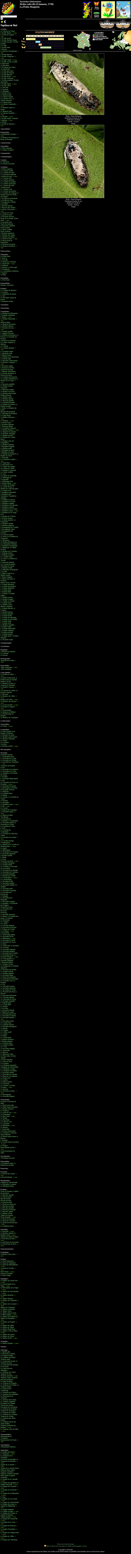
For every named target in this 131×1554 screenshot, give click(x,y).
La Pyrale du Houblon (8, 246)
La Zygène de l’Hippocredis (10, 1532)
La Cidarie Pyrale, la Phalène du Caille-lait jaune (9, 487)
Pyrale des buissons (7, 224)
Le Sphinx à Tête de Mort (9, 1331)
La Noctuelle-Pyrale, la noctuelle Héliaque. (8, 956)
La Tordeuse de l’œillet (8, 1412)
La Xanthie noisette (7, 971)
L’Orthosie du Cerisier (8, 929)
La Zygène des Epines (8, 1452)
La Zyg (3, 1497)
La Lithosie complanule (8, 104)
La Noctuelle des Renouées (9, 979)
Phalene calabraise (6, 606)
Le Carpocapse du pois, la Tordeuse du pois (9, 1362)
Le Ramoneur (5, 540)
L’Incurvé (4, 258)
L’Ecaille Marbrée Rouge (9, 40)
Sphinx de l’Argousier (8, 1307)
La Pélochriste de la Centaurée (7, 1397)
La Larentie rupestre (7, 535)
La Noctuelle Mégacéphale (9, 778)
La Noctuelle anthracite (8, 988)
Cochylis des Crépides (8, 1354)
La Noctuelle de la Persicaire (6, 910)
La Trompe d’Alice (7, 964)
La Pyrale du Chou (7, 200)
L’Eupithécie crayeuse (8, 500)
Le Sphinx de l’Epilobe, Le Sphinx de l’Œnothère (9, 1317)
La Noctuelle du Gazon (8, 942)
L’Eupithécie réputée (7, 507)
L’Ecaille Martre (6, 33)
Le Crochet (4, 808)
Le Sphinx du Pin (6, 1338)
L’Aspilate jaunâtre (7, 331)
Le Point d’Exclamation (8, 977)
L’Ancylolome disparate (8, 174)
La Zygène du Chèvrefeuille (10, 1502)
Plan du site (55, 1546)
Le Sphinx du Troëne (7, 1336)
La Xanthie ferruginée (8, 863)
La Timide (4, 1118)
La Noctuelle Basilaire (8, 874)
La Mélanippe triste (7, 481)
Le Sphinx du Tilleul (7, 1327)
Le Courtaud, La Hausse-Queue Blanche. (9, 1133)
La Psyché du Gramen (8, 1174)
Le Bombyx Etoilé (7, 746)
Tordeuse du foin (6, 1374)
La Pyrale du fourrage (8, 1219)
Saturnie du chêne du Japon (9, 1237)
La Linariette (5, 1063)
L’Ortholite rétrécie (7, 553)
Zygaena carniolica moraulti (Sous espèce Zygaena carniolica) (10, 1475)
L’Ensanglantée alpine (8, 529)
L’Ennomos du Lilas (7, 328)
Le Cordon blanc (6, 1037)
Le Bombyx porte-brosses (9, 737)
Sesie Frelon (5, 1272)
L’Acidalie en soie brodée (9, 619)
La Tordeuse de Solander (9, 1383)
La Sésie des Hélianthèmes (9, 1265)
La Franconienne (6, 710)
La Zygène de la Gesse (8, 1522)
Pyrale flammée (6, 1217)
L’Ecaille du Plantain (7, 73)
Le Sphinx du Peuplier (8, 1322)
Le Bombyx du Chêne (8, 696)
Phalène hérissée (6, 395)
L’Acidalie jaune (6, 590)
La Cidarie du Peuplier (8, 485)
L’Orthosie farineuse (7, 1039)
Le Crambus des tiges (7, 172)
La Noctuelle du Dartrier (8, 970)
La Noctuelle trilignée (8, 1096)
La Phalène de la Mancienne (10, 357)
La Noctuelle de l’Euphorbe (10, 762)
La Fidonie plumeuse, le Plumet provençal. (8, 374)
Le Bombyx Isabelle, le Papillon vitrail (8, 1234)
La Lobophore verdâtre (8, 459)
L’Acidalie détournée (7, 584)
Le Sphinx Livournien (8, 1309)
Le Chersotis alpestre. (7, 997)
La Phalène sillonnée (7, 445)
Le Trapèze (4, 1006)
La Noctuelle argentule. (8, 854)
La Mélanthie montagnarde (9, 570)
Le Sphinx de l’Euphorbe (9, 1300)
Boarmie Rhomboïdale (8, 412)
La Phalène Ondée (6, 568)
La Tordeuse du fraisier (8, 1357)
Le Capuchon (5, 1123)
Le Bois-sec (4, 1052)
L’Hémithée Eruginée (7, 446)
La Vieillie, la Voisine (7, 601)
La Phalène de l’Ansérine (9, 551)
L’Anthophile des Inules (8, 294)
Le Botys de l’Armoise (8, 1221)
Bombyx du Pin (6, 681)
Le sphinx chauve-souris (8, 1313)
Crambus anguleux (7, 169)
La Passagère (5, 802)
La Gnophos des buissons (9, 377)
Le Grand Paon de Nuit (8, 1244)
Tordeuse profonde (7, 1376)
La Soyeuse (4, 1089)
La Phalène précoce (7, 435)
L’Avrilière (4, 777)
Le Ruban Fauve (6, 422)
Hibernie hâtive (5, 322)
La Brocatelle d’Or (7, 465)
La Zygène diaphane (7, 1509)
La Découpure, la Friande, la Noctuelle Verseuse (9, 789)
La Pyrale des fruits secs (8, 1204)
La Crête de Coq (6, 1112)
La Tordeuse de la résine (8, 1400)
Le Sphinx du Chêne (7, 1325)
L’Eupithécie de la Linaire (9, 509)
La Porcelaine (5, 1120)
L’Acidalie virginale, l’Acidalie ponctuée (7, 631)
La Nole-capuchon (7, 1060)
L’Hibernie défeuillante (8, 371)
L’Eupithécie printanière (8, 492)
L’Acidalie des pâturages (8, 617)
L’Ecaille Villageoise (7, 56)
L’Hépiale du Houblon (8, 651)
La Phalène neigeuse (7, 525)
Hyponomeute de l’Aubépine (6, 1437)
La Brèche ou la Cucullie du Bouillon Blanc (10, 845)
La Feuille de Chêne (7, 674)
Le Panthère (5, 421)
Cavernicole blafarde (7, 562)
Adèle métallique (6, 669)
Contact (84, 1546)
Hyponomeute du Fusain (9, 1440)
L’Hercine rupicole (7, 206)
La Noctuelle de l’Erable (8, 760)
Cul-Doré (4, 744)
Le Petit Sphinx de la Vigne (9, 1288)
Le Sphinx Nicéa (6, 1311)
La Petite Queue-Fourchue (9, 1107)
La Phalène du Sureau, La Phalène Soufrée (9, 405)
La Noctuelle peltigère (8, 951)
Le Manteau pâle (6, 95)
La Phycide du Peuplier (8, 1210)
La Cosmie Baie (6, 1004)
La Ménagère (5, 91)
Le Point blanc (5, 920)
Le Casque (4, 1034)
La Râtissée (4, 265)
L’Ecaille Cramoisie (7, 78)
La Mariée (4, 795)
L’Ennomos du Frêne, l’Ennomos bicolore (8, 368)
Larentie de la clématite (8, 340)
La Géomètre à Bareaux (8, 428)
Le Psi (3, 767)
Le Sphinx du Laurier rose (9, 1280)
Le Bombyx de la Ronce (9, 701)
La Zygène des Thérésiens (9, 1540)
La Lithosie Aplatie (7, 97)
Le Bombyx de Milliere (8, 712)
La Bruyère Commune (8, 362)
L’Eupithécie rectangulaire (9, 546)
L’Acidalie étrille (6, 621)
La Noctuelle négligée (8, 1048)
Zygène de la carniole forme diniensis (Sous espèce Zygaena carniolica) (10, 1470)
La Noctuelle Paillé (7, 881)
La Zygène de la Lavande (9, 1499)
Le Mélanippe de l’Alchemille (6, 478)
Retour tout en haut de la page (65, 1544)
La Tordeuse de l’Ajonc (8, 1372)
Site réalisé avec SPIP (65, 1546)
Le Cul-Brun (5, 742)
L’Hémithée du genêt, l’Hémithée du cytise (8, 451)
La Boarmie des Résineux (9, 413)
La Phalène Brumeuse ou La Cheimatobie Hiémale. (9, 543)
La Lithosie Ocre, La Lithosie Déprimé (7, 99)
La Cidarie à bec (6, 490)
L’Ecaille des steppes (7, 35)
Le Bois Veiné (5, 1116)
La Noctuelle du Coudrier (9, 1074)
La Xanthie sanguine (7, 973)
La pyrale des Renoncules (9, 1222)
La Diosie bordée (6, 1197)
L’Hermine (4, 1140)
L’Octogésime (5, 269)
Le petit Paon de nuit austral (10, 1242)
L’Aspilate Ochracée (7, 333)
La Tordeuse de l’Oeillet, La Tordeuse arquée (10, 1386)
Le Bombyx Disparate (8, 739)
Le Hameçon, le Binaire (8, 262)
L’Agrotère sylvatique (8, 237)
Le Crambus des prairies (8, 191)
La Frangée (4, 1030)
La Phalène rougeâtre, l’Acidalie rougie (8, 626)
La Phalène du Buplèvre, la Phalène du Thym (9, 455)
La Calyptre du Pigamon (8, 290)
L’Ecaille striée (5, 47)
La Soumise (4, 89)
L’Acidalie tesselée (7, 634)
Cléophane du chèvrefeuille (9, 1067)
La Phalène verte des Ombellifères (7, 442)
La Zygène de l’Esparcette (9, 1519)
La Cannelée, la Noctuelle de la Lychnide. (9, 867)
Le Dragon (4, 1146)
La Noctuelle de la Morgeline (6, 899)
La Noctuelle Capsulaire (8, 890)
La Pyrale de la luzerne (8, 244)
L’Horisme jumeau (7, 518)
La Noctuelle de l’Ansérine (9, 872)
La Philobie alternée (7, 399)
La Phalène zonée (6, 397)
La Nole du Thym (6, 1061)
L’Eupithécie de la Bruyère (9, 505)
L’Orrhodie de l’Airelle (8, 876)
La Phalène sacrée (6, 604)
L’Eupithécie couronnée (8, 470)
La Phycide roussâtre (7, 1206)
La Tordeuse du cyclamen (9, 1414)
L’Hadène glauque (6, 1041)
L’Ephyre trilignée (6, 577)
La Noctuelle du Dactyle (8, 927)
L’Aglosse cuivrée (6, 1213)
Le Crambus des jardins (8, 182)
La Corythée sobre (6, 557)
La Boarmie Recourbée (8, 324)
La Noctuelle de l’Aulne (8, 758)
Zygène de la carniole (8, 1465)
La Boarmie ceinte (6, 353)
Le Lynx (3, 474)
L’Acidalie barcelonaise (8, 586)
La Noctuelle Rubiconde (8, 995)
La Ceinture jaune (6, 1043)
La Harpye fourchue (7, 1109)
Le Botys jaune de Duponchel (6, 241)
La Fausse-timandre (7, 614)
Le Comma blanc (6, 1023)
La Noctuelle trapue (7, 975)
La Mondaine (5, 65)
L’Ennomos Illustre (7, 426)
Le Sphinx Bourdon (7, 1295)
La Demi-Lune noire (7, 1105)
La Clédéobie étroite (7, 1226)
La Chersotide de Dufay (8, 999)
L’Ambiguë (4, 896)
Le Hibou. (4, 1036)
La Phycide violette (7, 1211)
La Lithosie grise (6, 102)
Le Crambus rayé (6, 178)
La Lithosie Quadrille (8, 113)
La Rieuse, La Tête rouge (9, 267)
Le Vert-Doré (5, 1083)
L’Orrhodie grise (6, 1003)
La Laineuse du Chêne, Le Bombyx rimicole (9, 691)
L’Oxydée (4, 571)
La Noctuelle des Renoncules (6, 893)
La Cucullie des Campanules (6, 831)
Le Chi (3, 984)
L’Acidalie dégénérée (7, 588)
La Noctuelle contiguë (8, 901)
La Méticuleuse (5, 850)
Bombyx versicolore (7, 285)
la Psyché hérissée (7, 1177)
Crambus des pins (6, 176)
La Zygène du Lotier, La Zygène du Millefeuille (8, 1505)
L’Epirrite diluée (6, 483)
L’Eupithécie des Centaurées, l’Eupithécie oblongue (8, 496)
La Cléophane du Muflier (9, 1071)
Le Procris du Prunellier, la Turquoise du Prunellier (9, 1460)
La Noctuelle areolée (7, 1072)
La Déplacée (5, 791)
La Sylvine (4, 655)
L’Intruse (4, 317)
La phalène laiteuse (7, 612)
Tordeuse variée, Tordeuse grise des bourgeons (9, 1378)
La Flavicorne (5, 263)
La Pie (3, 780)
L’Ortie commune (6, 148)
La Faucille (4, 260)
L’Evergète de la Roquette (9, 198)
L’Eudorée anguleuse (7, 233)
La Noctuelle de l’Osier (8, 990)
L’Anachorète (5, 1129)
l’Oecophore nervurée (8, 1158)
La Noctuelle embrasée (8, 949)
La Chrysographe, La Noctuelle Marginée (7, 959)
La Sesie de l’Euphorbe (8, 1263)
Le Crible (4, 45)
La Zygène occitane (7, 1511)
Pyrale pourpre (5, 227)
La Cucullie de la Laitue (8, 837)
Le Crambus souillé (7, 171)
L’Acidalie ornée (6, 623)
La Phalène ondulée (7, 523)
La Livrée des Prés (7, 705)
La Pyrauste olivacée (7, 216)
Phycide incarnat (6, 1200)
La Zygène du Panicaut (8, 1525)
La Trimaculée (5, 1050)
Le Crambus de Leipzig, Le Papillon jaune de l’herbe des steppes (9, 194)
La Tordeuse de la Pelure (9, 1409)
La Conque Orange (7, 1355)
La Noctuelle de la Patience (9, 769)
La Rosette (4, 116)
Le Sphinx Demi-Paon (8, 1329)
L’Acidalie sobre (6, 603)
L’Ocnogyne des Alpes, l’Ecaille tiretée (8, 68)
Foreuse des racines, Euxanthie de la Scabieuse (9, 1406)
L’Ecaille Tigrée (6, 84)
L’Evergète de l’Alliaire (8, 202)
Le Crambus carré (6, 189)
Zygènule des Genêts (8, 660)
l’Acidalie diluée (6, 592)
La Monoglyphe (6, 1094)
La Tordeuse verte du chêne (9, 1429)
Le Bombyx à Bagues (8, 707)
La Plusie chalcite (6, 1082)
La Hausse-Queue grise (8, 1131)
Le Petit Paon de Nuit (8, 1238)
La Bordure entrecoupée (8, 393)
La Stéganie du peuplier (8, 432)
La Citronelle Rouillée (8, 402)
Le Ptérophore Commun (8, 1184)
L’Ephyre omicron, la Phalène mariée (7, 574)
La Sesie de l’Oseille (7, 1268)
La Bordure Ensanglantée (9, 51)
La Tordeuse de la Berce (8, 1392)
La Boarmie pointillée (8, 384)
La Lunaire (4, 292)
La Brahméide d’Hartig (8, 134)
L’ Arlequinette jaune (7, 756)
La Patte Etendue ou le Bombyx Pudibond (8, 732)
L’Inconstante (5, 933)
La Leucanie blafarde (7, 925)
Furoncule (4, 912)
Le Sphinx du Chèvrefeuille (9, 1291)
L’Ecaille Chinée (6, 60)
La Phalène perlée (6, 448)
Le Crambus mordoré (7, 180)
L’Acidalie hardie (6, 616)
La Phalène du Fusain (8, 391)
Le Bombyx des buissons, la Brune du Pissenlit (10, 138)
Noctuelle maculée (6, 755)
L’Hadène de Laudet (7, 1012)
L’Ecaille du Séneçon (8, 124)
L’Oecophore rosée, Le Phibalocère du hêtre (8, 1164)
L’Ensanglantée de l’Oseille (9, 527)
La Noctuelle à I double (8, 1016)
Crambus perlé (5, 187)
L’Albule (3, 857)
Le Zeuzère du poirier (8, 164)
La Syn (3, 296)
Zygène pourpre (6, 1517)
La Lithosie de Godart (8, 31)
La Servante (4, 87)
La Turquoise (5, 1454)
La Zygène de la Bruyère (9, 1490)
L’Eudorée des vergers (8, 235)
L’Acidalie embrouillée (8, 628)
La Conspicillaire (6, 877)
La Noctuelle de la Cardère (9, 953)
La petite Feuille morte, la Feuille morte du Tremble (9, 679)
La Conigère (5, 922)
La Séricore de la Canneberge (6, 1389)
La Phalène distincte (7, 326)
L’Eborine (4, 49)
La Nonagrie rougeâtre (8, 1001)
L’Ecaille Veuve (6, 93)
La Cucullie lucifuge (7, 841)
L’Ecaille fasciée (6, 38)
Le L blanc (4, 923)
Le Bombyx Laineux (7, 687)
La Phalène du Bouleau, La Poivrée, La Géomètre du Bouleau (9, 337)
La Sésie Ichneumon (7, 1261)
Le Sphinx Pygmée (7, 1343)
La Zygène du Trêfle (7, 1536)
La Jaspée (4, 848)
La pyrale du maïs (6, 215)
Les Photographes (76, 1546)
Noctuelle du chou (6, 907)
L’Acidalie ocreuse (7, 597)
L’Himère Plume (6, 355)
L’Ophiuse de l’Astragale (9, 810)
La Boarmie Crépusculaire (9, 360)
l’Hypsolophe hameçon (8, 1447)
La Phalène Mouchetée (8, 319)
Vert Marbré (4, 817)
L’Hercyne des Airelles (8, 207)
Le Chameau (5, 1111)
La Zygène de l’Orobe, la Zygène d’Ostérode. (9, 1514)
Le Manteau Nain (6, 111)
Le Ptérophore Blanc (7, 1186)
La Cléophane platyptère (8, 1065)
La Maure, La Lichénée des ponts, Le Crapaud (9, 917)
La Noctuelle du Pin (7, 936)
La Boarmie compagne (8, 433)
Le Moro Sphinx (6, 1315)
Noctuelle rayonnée (7, 861)
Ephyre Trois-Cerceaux (8, 582)
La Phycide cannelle (7, 1195)
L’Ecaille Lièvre (6, 86)
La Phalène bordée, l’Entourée (7, 387)
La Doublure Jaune (7, 804)
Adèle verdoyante (6, 667)
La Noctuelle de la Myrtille (9, 870)
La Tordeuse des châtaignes (9, 1394)
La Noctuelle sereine (7, 1021)
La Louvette (4, 653)
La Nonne (4, 740)
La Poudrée (4, 204)
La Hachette (5, 1231)
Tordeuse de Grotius (7, 1416)
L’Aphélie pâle (5, 1352)
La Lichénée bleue (6, 793)
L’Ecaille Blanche (6, 54)
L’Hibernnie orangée (7, 389)
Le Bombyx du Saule (7, 735)
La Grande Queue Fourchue (10, 1142)
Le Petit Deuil (5, 280)
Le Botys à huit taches (8, 209)
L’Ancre (3, 859)
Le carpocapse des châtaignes (6, 1369)
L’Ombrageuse (5, 842)
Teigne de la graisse (7, 1215)
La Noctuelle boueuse (8, 986)
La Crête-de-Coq (6, 1122)
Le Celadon (4, 346)
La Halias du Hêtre (7, 815)
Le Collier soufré (6, 1032)
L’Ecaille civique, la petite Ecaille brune (9, 62)
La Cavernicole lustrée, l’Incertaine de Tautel (8, 565)
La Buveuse (4, 694)
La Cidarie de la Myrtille (8, 476)
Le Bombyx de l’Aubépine (9, 717)
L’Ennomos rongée (7, 366)
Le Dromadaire (5, 1114)
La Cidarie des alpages (8, 466)
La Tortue (4, 726)
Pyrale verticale (5, 231)
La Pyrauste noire (6, 222)
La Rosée (4, 122)
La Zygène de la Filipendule (10, 1493)
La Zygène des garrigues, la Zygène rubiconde (9, 1483)
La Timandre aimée (7, 639)
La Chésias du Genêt (7, 468)
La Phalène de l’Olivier (8, 516)
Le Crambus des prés (7, 185)
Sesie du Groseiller (7, 1273)
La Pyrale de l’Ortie (7, 213)
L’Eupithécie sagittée (7, 503)
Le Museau (4, 1127)
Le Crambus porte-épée (8, 184)
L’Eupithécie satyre (7, 511)
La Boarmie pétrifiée (7, 401)
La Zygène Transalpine (8, 1529)
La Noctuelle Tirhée (7, 812)
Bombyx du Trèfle (7, 699)
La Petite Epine (5, 256)
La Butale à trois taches (8, 1254)
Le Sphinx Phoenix (7, 1298)
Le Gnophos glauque (8, 348)
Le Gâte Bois (5, 162)
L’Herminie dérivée (7, 962)
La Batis (3, 275)
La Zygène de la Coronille (9, 1479)
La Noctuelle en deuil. (8, 1091)
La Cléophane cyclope (8, 1069)
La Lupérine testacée (7, 1025)
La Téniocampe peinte (8, 935)
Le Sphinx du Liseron (8, 1334)
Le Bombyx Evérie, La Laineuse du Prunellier (8, 684)
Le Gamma (4, 1080)
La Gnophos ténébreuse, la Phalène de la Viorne (9, 379)
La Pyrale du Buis (7, 239)
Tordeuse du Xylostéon (8, 1411)
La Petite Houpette (7, 1381)
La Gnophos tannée (7, 351)
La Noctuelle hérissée (7, 1010)
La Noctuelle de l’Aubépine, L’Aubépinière (9, 820)
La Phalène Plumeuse (8, 417)
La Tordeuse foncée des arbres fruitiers (8, 1423)
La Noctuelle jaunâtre (7, 883)
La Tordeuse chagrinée (8, 1401)
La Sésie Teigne (6, 1275)
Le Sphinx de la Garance (9, 1304)
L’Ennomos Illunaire (7, 424)
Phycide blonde (6, 1199)
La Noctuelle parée (7, 889)
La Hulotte (4, 1028)
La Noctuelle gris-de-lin (8, 1014)
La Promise (4, 801)
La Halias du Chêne (7, 1054)
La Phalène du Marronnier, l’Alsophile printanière (9, 314)
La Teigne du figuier (7, 150)
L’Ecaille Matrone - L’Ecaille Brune (7, 75)
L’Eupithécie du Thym (8, 501)
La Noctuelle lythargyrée (9, 1026)
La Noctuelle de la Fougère (9, 852)
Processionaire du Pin (8, 1147)
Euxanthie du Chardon (8, 1403)
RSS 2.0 (48, 1546)
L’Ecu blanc (4, 1008)
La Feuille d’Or (6, 1078)
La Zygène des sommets (9, 1486)
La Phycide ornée (6, 1202)
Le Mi (3, 806)
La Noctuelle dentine (7, 1017)
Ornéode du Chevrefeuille (9, 1182)
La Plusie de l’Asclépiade (9, 1076)
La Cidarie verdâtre (7, 472)
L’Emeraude (4, 457)
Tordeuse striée (5, 1359)
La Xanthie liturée (6, 865)
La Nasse (4, 944)
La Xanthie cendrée (7, 1045)
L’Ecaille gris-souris (7, 71)
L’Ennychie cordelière (8, 226)
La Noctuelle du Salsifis (8, 786)
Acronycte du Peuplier (8, 766)
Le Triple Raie (5, 463)
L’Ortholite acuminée (7, 555)
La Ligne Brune (6, 415)
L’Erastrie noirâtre (6, 855)
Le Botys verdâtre (6, 229)
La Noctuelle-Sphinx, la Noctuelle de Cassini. (8, 823)
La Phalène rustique (7, 599)
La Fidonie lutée (6, 359)
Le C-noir (4, 1047)
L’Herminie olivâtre (7, 301)
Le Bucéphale (5, 1125)
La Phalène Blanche (7, 430)
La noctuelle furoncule (8, 914)
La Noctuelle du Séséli (8, 940)
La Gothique (5, 931)
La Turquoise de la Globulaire (7, 1456)
